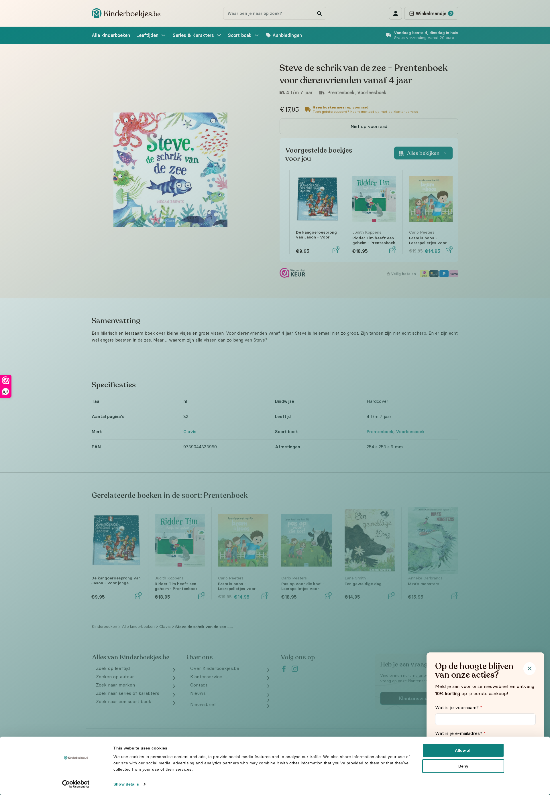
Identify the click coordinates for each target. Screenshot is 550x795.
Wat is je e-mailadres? (460, 733)
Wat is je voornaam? (458, 707)
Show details (126, 784)
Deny (463, 766)
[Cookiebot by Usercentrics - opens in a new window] (76, 784)
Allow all (463, 750)
